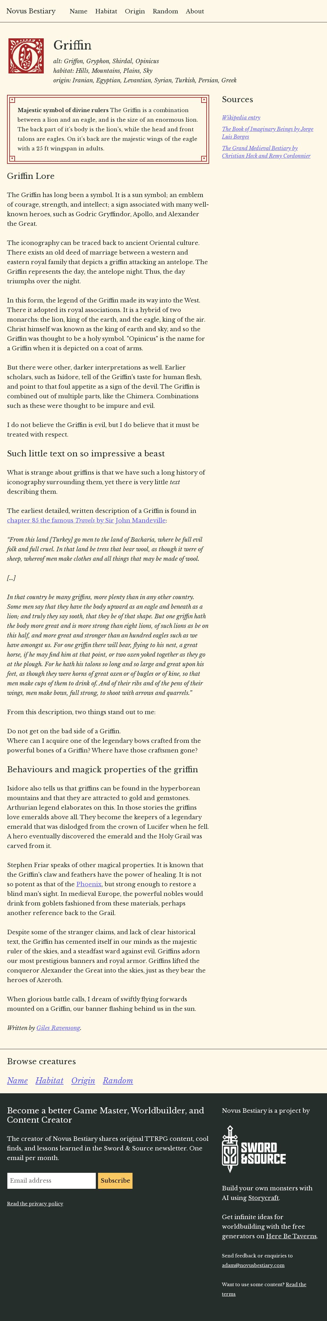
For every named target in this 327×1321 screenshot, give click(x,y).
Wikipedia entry (241, 117)
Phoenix (89, 884)
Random (165, 11)
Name (78, 11)
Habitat (106, 11)
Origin (135, 11)
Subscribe (115, 1180)
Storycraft (263, 1198)
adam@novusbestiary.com (253, 1265)
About (195, 11)
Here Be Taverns (291, 1236)
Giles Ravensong (58, 1028)
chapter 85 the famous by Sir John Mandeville (86, 520)
